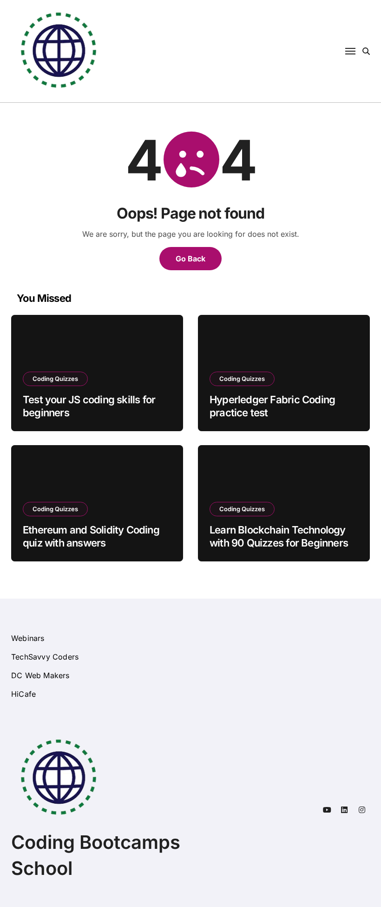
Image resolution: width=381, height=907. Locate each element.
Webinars (28, 638)
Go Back (190, 258)
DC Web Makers (40, 675)
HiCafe (23, 694)
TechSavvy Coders (45, 656)
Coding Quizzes (55, 378)
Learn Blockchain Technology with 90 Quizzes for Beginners (279, 536)
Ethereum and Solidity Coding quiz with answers (91, 536)
